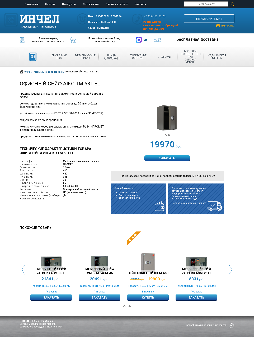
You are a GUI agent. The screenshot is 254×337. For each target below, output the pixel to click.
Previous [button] (23, 269)
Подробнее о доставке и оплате (189, 203)
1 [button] (124, 306)
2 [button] (130, 306)
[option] (54, 269)
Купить (148, 297)
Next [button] (230, 269)
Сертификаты (91, 4)
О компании (32, 4)
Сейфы (28, 72)
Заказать (51, 297)
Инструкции (69, 4)
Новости (50, 4)
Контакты (140, 4)
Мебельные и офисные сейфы (49, 72)
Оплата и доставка (117, 4)
